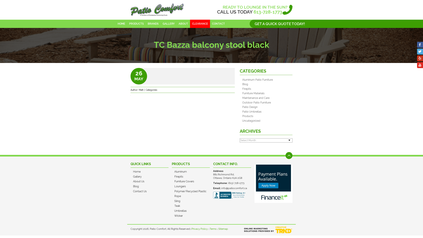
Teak (177, 205)
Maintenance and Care (255, 98)
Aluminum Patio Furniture (257, 79)
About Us (138, 181)
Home (121, 23)
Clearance (200, 23)
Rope (177, 196)
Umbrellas (180, 210)
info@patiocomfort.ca (234, 188)
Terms (213, 228)
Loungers (180, 186)
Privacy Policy (200, 228)
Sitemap (223, 228)
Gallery (169, 23)
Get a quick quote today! (280, 24)
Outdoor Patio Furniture (256, 102)
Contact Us (140, 191)
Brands (153, 23)
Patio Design (250, 107)
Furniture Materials (253, 93)
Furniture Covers (184, 181)
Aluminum (180, 171)
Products (136, 23)
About (183, 23)
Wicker (178, 215)
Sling (177, 201)
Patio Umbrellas (252, 111)
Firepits (246, 88)
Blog (245, 84)
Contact (218, 23)
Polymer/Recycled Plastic (190, 191)
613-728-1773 (268, 12)
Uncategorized (251, 120)
